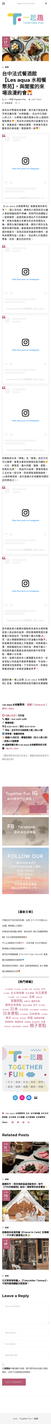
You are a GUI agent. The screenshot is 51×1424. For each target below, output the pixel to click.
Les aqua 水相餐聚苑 (15, 1113)
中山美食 (17, 989)
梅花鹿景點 (36, 1022)
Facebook (39, 704)
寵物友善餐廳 (27, 1005)
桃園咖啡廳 (39, 1018)
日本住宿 (23, 1009)
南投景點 (37, 989)
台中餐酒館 (30, 1117)
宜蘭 (32, 996)
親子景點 (38, 1025)
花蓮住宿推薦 (16, 1026)
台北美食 (41, 993)
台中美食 (12, 1117)
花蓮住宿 (7, 1026)
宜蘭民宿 (27, 1001)
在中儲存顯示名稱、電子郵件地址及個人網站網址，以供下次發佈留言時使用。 (25, 1370)
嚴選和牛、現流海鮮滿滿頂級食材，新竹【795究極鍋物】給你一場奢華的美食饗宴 (23, 1185)
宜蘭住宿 (39, 997)
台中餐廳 (21, 1117)
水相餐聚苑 (40, 1117)
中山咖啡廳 (9, 989)
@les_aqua (8, 708)
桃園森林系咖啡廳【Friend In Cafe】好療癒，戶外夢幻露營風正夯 (25, 1234)
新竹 (35, 1005)
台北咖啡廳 (17, 992)
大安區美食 (24, 997)
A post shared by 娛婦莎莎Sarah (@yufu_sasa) (26, 198)
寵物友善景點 (13, 1004)
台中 (43, 989)
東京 (8, 1017)
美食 (7, 67)
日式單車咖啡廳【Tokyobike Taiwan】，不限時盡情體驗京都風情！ (25, 1282)
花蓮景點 (25, 1026)
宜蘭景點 (17, 1001)
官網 (29, 704)
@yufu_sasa (12, 748)
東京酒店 (23, 1018)
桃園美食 (19, 1022)
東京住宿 (15, 1018)
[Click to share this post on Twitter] (18, 1122)
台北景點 (30, 993)
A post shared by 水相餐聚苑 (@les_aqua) (25, 309)
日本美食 (34, 1013)
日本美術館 (24, 1014)
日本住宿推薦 (34, 1010)
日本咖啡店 (44, 1010)
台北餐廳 (11, 997)
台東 (17, 997)
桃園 (30, 1017)
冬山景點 (25, 989)
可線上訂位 (10, 715)
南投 (30, 989)
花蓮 (43, 1022)
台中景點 (6, 993)
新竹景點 (42, 1005)
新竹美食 (6, 1010)
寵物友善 (35, 1001)
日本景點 (11, 1013)
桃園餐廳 (28, 1022)
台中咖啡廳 (35, 1113)
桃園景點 (9, 1022)
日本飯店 (44, 1014)
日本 (14, 1009)
